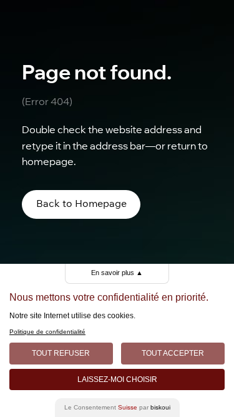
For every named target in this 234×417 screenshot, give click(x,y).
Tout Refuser (61, 353)
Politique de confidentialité (47, 331)
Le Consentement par (117, 407)
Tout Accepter (173, 353)
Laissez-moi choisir (117, 379)
